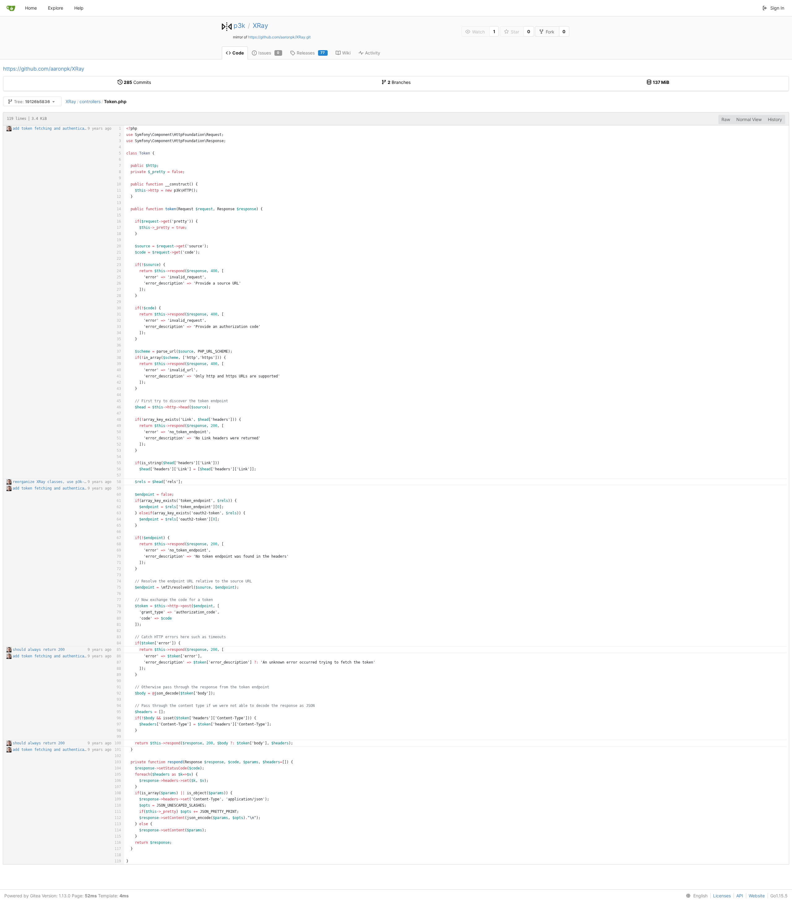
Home (31, 8)
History (775, 119)
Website (757, 895)
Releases (311, 52)
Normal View (749, 119)
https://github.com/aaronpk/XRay (43, 69)
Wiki (346, 52)
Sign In (777, 8)
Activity (372, 52)
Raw (725, 119)
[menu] (695, 896)
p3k (239, 25)
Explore (55, 8)
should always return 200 (39, 649)
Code (238, 52)
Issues (269, 52)
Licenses (722, 895)
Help (79, 8)
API (739, 895)
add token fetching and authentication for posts (63, 128)
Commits (137, 82)
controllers (90, 101)
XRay (260, 25)
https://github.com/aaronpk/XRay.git (279, 37)
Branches (399, 82)
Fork (550, 31)
